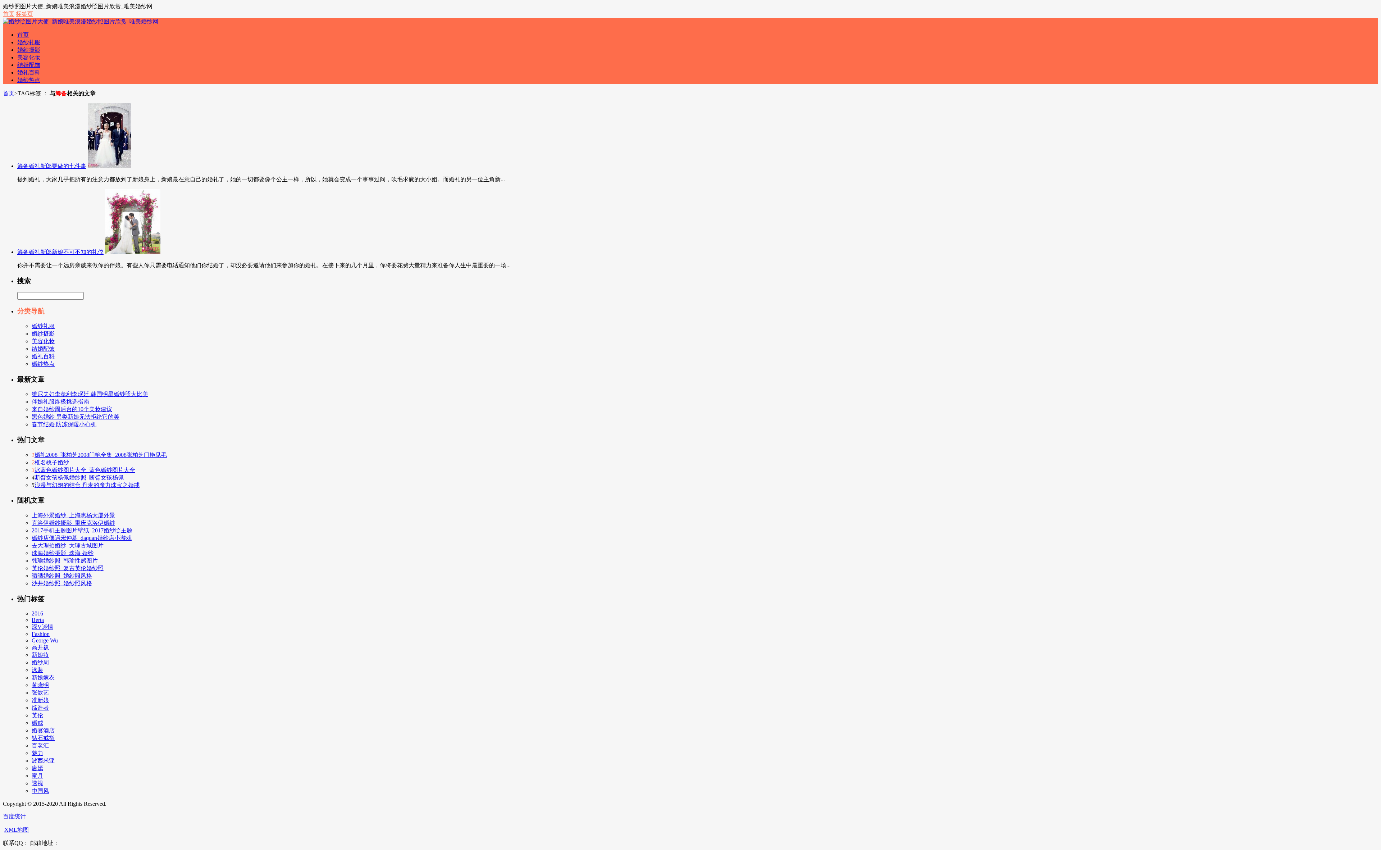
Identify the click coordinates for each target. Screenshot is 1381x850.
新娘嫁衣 (43, 677)
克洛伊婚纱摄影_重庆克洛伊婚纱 (73, 523)
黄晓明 (40, 685)
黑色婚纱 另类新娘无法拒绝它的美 (75, 417)
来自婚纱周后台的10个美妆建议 (72, 409)
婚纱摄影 (28, 50)
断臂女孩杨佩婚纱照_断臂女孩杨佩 (79, 477)
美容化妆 (28, 57)
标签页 (24, 14)
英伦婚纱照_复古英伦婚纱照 (68, 568)
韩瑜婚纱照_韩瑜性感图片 (65, 561)
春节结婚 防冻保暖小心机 (64, 424)
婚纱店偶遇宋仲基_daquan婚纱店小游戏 (82, 538)
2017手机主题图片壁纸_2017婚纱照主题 (82, 530)
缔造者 (40, 708)
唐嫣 (37, 768)
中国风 (40, 791)
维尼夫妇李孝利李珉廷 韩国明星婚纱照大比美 (90, 394)
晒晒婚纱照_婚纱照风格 (62, 576)
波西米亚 (43, 761)
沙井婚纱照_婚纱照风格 (62, 583)
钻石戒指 (43, 738)
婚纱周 (40, 662)
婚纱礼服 (28, 42)
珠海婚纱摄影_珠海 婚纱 (63, 553)
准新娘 (40, 700)
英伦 (37, 715)
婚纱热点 (28, 80)
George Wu (45, 640)
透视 (37, 783)
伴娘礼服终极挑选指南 (60, 402)
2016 (37, 613)
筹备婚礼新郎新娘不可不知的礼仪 (60, 252)
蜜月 (37, 776)
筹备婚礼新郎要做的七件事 (51, 166)
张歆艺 (40, 693)
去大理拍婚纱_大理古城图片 (68, 545)
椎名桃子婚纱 (52, 462)
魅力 (37, 753)
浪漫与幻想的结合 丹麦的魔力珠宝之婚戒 (87, 485)
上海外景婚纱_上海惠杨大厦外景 (73, 515)
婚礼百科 (28, 72)
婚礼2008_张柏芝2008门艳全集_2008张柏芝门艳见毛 (101, 455)
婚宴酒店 (43, 730)
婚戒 (37, 723)
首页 (8, 14)
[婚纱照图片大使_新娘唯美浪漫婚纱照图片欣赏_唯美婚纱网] (80, 21)
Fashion (41, 634)
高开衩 (40, 647)
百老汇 (40, 745)
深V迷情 (42, 627)
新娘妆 (40, 655)
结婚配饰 (28, 65)
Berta (38, 620)
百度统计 (14, 816)
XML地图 (16, 830)
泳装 (37, 670)
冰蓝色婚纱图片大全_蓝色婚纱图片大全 (85, 470)
